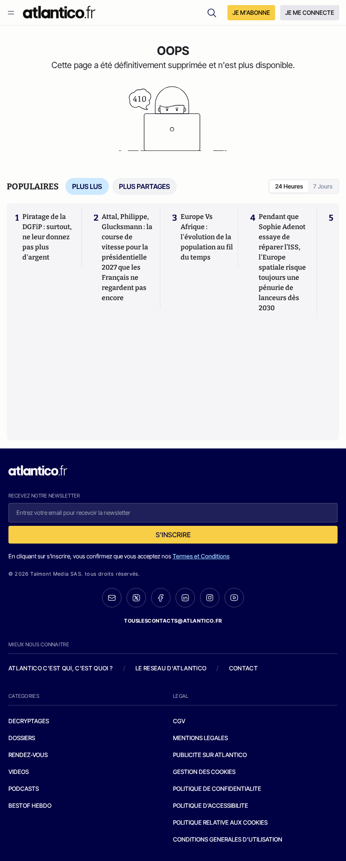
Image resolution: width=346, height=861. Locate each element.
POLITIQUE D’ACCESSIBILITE (210, 805)
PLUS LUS (87, 186)
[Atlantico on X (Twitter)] (136, 598)
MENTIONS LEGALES (200, 737)
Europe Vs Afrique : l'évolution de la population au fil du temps (207, 237)
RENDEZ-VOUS (28, 754)
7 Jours (322, 186)
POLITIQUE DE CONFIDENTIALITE (217, 788)
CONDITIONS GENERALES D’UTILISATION (227, 839)
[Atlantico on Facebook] (160, 598)
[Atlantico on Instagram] (209, 597)
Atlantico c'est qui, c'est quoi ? (60, 668)
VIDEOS (18, 771)
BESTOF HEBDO (29, 805)
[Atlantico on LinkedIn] (185, 598)
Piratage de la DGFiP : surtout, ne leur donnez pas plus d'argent (47, 237)
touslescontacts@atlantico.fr (173, 621)
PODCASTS (23, 788)
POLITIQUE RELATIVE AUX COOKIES (220, 822)
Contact (243, 668)
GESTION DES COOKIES (204, 771)
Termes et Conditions (201, 556)
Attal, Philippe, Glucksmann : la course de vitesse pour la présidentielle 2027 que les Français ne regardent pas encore (127, 257)
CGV (179, 720)
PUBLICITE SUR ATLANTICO (210, 754)
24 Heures (289, 186)
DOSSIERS (21, 737)
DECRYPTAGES (28, 720)
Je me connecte (309, 12)
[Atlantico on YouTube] (234, 597)
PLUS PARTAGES (144, 186)
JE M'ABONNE (251, 12)
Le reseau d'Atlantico (170, 668)
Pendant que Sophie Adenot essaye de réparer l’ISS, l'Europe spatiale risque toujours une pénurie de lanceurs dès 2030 (282, 262)
